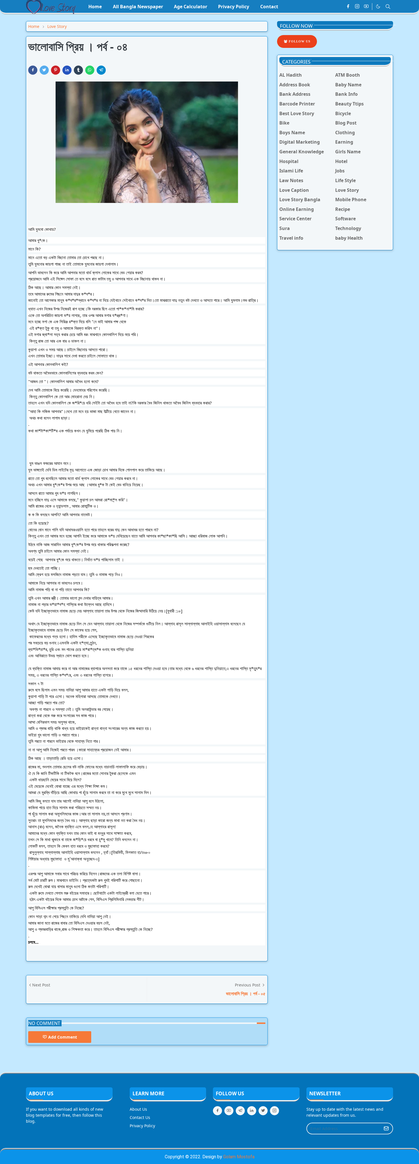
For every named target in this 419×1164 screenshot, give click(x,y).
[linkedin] (251, 1110)
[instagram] (357, 6)
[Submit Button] (386, 1128)
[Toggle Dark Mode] (378, 6)
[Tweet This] (44, 70)
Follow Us (299, 41)
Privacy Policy (142, 1125)
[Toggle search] (388, 6)
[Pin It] (55, 70)
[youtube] (366, 6)
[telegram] (240, 1110)
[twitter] (263, 1110)
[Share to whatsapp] (89, 70)
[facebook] (348, 6)
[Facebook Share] (32, 70)
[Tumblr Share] (78, 70)
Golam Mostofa (239, 1156)
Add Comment (62, 1037)
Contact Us (140, 1117)
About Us (138, 1109)
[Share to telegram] (101, 70)
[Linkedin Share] (67, 70)
